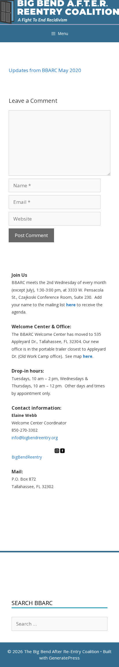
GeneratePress (64, 658)
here (71, 304)
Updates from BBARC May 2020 (45, 70)
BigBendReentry (27, 457)
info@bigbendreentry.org (35, 437)
